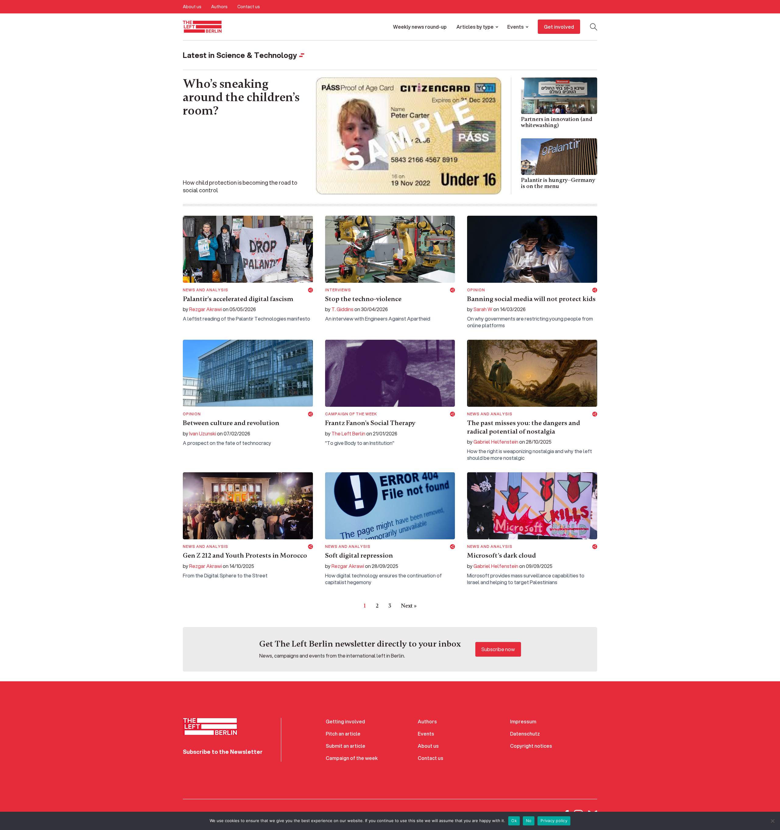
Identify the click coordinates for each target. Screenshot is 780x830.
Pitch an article (343, 733)
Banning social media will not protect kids (532, 299)
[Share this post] (310, 290)
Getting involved (345, 721)
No (529, 820)
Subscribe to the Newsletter (223, 752)
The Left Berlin (348, 433)
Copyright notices (531, 745)
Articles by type (475, 26)
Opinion (476, 290)
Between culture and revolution (231, 423)
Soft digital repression (359, 555)
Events (515, 26)
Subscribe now (498, 649)
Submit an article (345, 745)
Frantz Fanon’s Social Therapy (370, 423)
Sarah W (482, 309)
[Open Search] (593, 26)
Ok (514, 820)
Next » (409, 605)
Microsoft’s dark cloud (501, 555)
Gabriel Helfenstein (495, 441)
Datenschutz (525, 733)
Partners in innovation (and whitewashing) (556, 122)
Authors (219, 7)
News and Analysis (205, 290)
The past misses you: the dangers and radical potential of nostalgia (523, 427)
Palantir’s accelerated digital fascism (238, 299)
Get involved (559, 26)
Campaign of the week (351, 414)
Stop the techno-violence (363, 299)
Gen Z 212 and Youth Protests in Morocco (245, 555)
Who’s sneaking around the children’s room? (241, 97)
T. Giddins (342, 309)
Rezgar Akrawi (205, 309)
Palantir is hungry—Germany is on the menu (558, 183)
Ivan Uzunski (202, 433)
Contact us (248, 7)
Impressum (523, 721)
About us (192, 7)
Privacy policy (554, 820)
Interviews (338, 290)
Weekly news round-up (420, 26)
